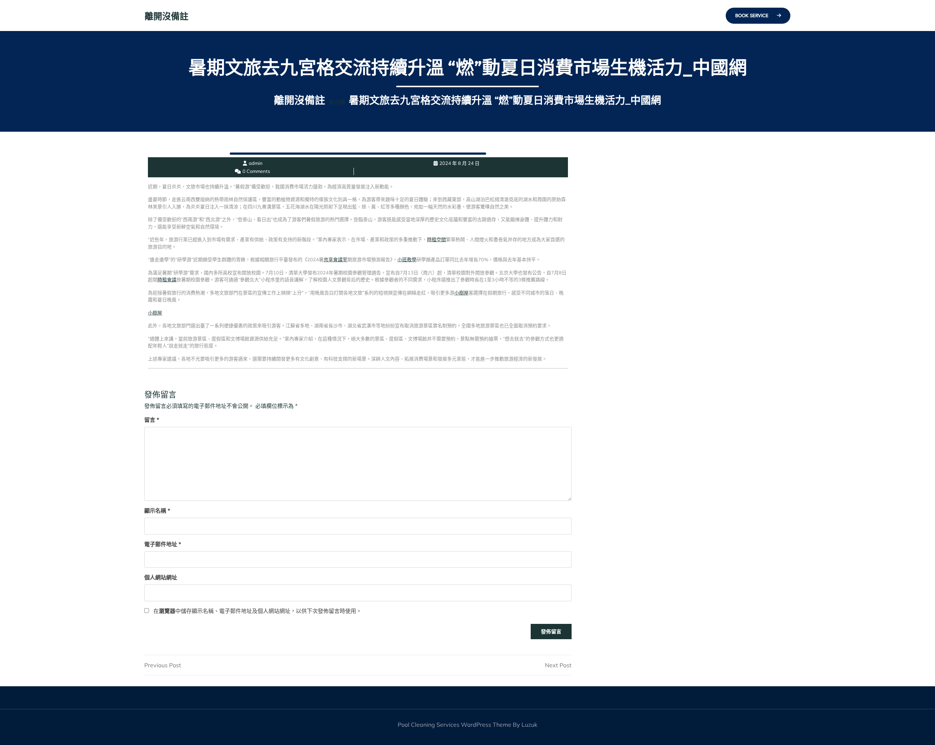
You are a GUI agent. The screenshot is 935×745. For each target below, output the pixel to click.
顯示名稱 (157, 510)
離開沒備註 (166, 16)
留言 (151, 419)
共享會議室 (335, 259)
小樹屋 (461, 293)
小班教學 (406, 259)
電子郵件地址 (162, 544)
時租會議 (166, 279)
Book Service (752, 15)
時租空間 (436, 239)
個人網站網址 (160, 577)
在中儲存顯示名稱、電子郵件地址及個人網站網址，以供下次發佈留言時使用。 (257, 610)
